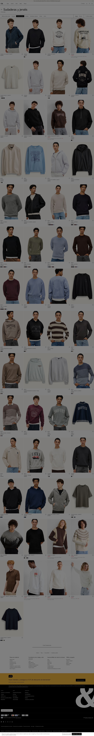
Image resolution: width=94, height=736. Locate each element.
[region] (47, 734)
